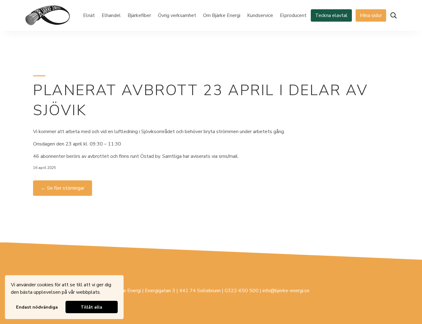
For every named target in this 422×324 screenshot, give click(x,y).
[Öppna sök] (393, 15)
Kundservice (260, 15)
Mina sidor (371, 15)
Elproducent (293, 15)
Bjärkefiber (139, 15)
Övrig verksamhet (177, 15)
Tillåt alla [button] (91, 307)
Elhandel (111, 15)
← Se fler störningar (62, 188)
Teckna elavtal (331, 15)
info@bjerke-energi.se (286, 290)
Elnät (89, 15)
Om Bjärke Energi (221, 15)
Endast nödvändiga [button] (37, 307)
